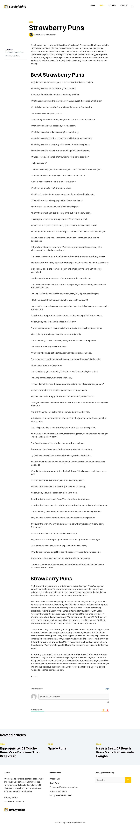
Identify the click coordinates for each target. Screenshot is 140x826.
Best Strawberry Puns (15, 52)
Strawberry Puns (14, 56)
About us (123, 5)
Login (107, 689)
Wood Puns (55, 778)
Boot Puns (54, 783)
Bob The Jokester (49, 35)
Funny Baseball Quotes (61, 795)
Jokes (93, 5)
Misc (2, 744)
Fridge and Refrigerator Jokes (64, 787)
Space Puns (57, 748)
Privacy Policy (11, 797)
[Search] (128, 780)
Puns (101, 5)
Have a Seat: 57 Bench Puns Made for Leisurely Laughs (115, 752)
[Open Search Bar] (133, 6)
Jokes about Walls (58, 791)
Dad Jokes (112, 5)
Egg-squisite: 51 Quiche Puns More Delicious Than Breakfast (20, 752)
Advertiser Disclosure (14, 801)
